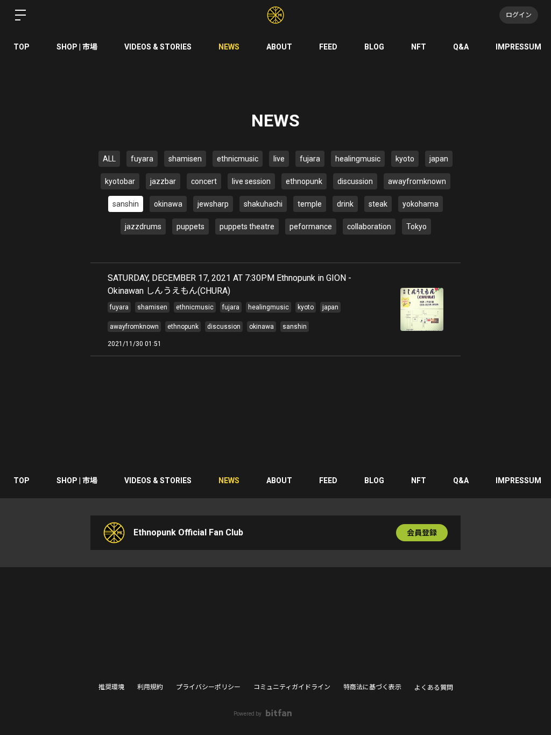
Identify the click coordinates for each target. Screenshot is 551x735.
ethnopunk (304, 181)
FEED (328, 47)
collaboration (369, 226)
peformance (310, 226)
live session (251, 181)
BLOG (374, 47)
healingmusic (357, 158)
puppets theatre (247, 226)
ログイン (519, 15)
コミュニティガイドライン (291, 687)
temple (310, 204)
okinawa (168, 204)
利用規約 (150, 687)
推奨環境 (111, 687)
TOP (21, 47)
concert (204, 181)
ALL (109, 158)
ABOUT (279, 47)
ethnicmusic (237, 158)
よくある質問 (433, 687)
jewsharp (213, 204)
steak (378, 204)
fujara (310, 158)
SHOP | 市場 (76, 47)
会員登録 (422, 532)
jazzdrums (143, 226)
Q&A (461, 47)
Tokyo (416, 226)
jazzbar (163, 181)
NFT (418, 47)
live (279, 158)
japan (438, 158)
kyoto (404, 158)
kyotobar (120, 181)
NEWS (228, 47)
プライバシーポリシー (208, 687)
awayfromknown (417, 181)
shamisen (185, 158)
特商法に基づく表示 (372, 687)
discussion (355, 181)
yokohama (420, 204)
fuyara (142, 158)
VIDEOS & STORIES (158, 47)
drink (345, 204)
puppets (190, 226)
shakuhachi (263, 204)
